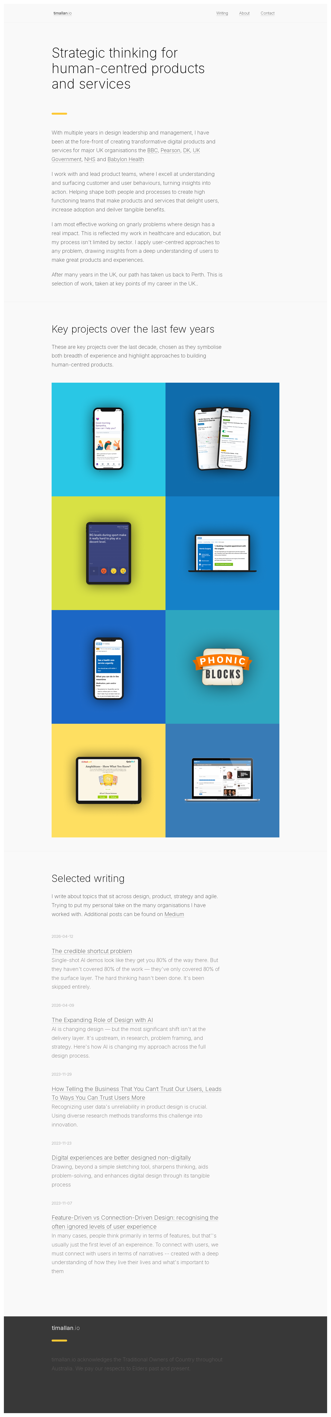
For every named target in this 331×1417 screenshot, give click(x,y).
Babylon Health (126, 159)
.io (63, 13)
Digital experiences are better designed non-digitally (121, 1157)
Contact (268, 13)
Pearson (170, 150)
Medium (174, 914)
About (244, 13)
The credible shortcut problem (92, 951)
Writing (222, 13)
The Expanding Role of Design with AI (102, 1019)
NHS (89, 159)
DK (186, 150)
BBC (152, 150)
